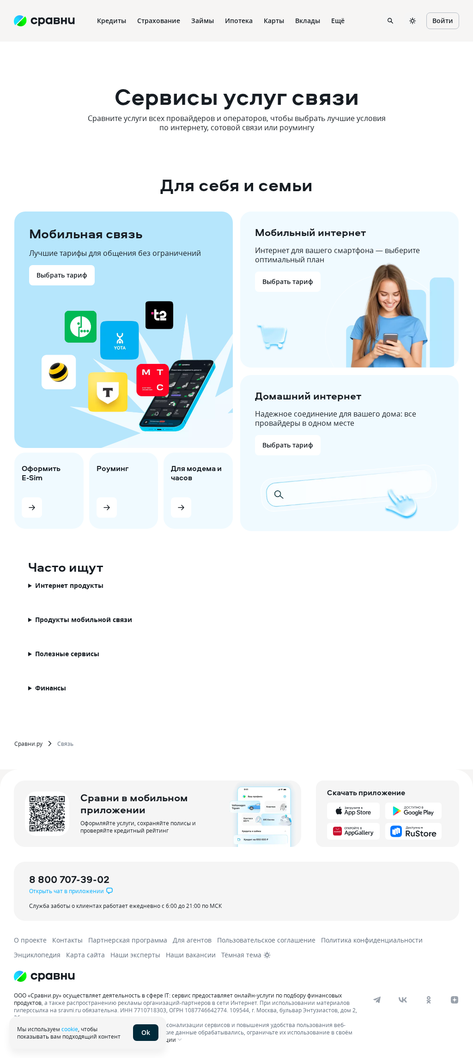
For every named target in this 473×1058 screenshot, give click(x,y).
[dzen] (454, 999)
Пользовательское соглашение (266, 940)
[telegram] (377, 999)
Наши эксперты (135, 954)
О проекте (30, 940)
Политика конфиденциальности (372, 940)
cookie (69, 1029)
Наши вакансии (191, 954)
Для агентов (192, 940)
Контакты (67, 940)
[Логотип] (44, 976)
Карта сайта (85, 954)
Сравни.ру (28, 743)
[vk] (402, 999)
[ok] (428, 999)
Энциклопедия (37, 954)
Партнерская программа (127, 940)
